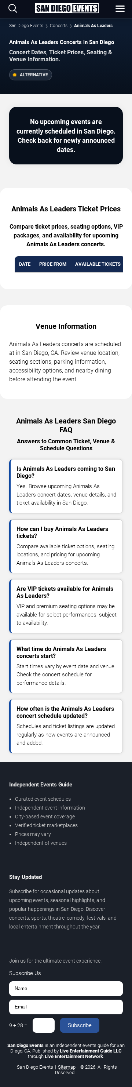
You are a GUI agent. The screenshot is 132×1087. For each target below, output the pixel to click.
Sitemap (67, 1067)
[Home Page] (67, 9)
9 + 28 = (18, 1025)
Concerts (58, 25)
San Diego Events (26, 25)
